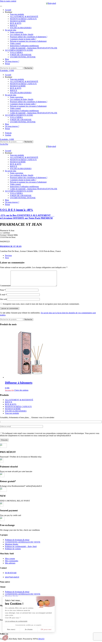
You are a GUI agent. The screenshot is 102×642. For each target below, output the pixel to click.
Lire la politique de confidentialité (16, 621)
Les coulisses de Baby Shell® (21, 34)
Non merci (11, 629)
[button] (5, 638)
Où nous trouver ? (12, 61)
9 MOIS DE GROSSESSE (20, 55)
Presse (7, 64)
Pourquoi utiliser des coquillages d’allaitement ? (28, 37)
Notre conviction (16, 32)
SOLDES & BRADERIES (20, 28)
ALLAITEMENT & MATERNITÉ (24, 16)
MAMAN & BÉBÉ (18, 21)
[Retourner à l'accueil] (51, 3)
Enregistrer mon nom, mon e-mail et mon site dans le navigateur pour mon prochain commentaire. (40, 304)
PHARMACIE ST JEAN (11, 246)
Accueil (8, 10)
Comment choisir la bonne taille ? (23, 39)
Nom (2, 290)
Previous (8, 255)
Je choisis (28, 629)
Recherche (28, 68)
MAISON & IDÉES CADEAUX (23, 19)
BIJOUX (13, 25)
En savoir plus (10, 30)
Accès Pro (4, 144)
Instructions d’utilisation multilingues (24, 46)
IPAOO (41, 639)
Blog (7, 59)
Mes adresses (10, 563)
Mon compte (10, 558)
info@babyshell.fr (12, 577)
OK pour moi (46, 629)
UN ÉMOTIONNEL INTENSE (23, 57)
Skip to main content (8, 1)
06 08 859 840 (10, 573)
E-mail (3, 295)
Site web (3, 299)
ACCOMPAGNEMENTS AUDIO (19, 50)
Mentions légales (11, 544)
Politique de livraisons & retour (17, 540)
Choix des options (21, 390)
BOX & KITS (15, 23)
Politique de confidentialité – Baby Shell (21, 546)
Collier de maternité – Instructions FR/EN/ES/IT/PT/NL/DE (33, 48)
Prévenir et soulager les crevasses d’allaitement (28, 41)
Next (7, 258)
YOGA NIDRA (16, 52)
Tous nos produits (17, 14)
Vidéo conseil (15, 43)
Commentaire (5, 286)
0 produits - (7, 70)
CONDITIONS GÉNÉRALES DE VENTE (22, 542)
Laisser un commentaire (9, 308)
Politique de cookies (13, 549)
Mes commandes (11, 561)
